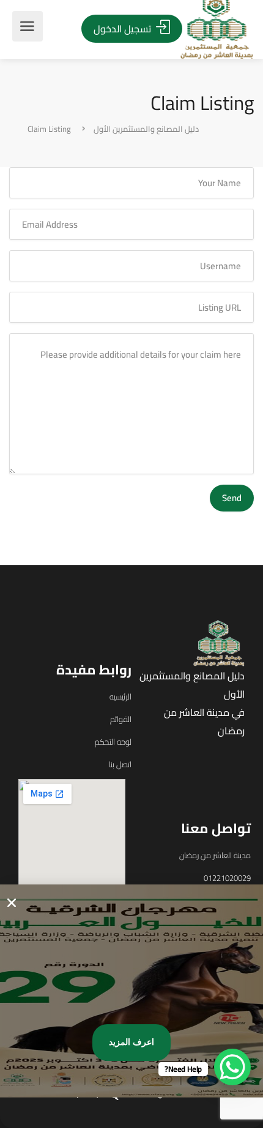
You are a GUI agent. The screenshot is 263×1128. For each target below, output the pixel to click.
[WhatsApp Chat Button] (232, 1067)
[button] (12, 903)
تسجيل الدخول (124, 29)
